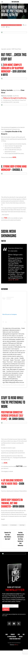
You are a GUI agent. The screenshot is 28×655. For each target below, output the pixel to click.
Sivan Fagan (22, 524)
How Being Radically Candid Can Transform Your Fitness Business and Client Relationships (20, 539)
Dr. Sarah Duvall (13, 524)
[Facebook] (14, 624)
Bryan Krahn (5, 524)
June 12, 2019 (13, 280)
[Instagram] (9, 624)
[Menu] (2, 2)
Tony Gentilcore (14, 385)
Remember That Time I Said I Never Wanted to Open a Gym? (7, 536)
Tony (8, 27)
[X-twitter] (19, 624)
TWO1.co (16, 644)
